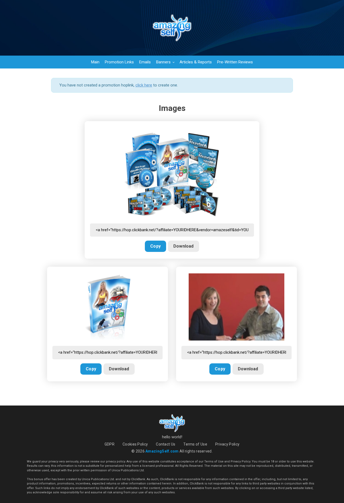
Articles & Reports (196, 62)
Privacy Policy (227, 444)
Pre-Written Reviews (235, 62)
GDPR (109, 444)
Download (183, 246)
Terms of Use (195, 444)
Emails (145, 62)
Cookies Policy (135, 444)
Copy (155, 246)
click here (143, 85)
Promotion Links (119, 62)
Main (95, 62)
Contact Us (165, 444)
